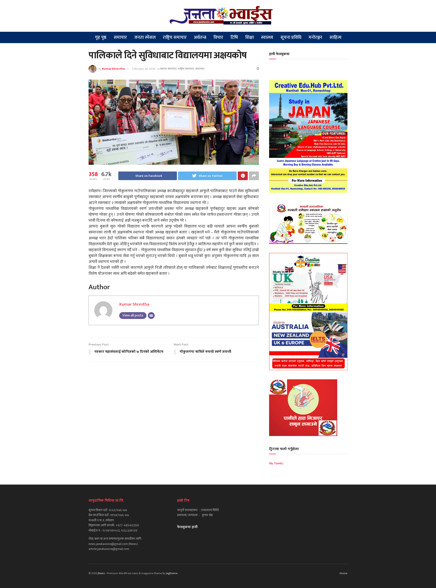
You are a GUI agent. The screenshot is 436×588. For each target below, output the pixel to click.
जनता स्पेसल (145, 37)
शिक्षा (249, 37)
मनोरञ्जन (315, 37)
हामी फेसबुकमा (279, 54)
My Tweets (276, 463)
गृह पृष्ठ (101, 37)
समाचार (120, 37)
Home (343, 573)
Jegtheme (171, 573)
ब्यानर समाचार (168, 68)
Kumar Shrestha (113, 68)
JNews (101, 573)
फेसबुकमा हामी (187, 527)
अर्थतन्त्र (200, 37)
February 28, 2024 (143, 68)
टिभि (234, 37)
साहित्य (335, 37)
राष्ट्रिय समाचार (175, 37)
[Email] (151, 315)
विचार (218, 37)
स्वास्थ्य (267, 37)
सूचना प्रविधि (290, 37)
